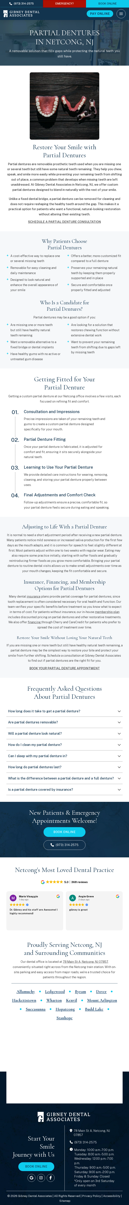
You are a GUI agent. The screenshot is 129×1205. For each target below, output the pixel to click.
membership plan (107, 612)
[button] (121, 13)
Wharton (54, 1000)
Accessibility (111, 1196)
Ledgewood (55, 991)
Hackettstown (24, 1000)
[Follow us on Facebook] (51, 1178)
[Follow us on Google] (31, 1178)
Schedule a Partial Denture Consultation (64, 222)
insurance (33, 596)
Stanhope (64, 1017)
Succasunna (36, 1009)
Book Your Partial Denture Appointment (64, 668)
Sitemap (64, 1200)
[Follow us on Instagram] (41, 1178)
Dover (101, 991)
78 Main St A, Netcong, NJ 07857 (85, 961)
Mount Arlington (102, 1000)
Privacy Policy (91, 1196)
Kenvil (71, 1000)
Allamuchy (25, 991)
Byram (80, 991)
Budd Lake (94, 1009)
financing (34, 622)
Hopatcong (65, 1009)
